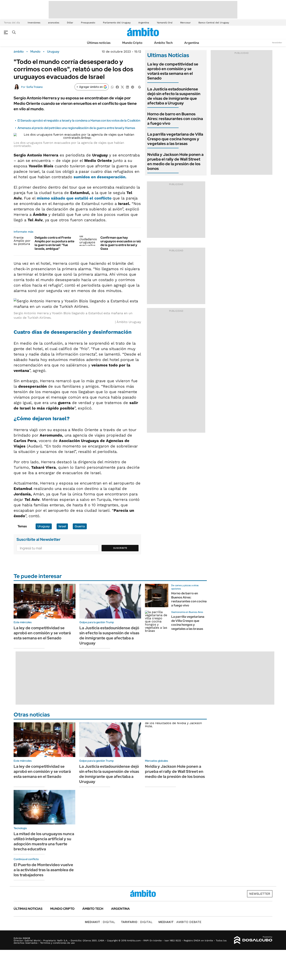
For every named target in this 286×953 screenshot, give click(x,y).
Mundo (35, 51)
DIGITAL (100, 922)
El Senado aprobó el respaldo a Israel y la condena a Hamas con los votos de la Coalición (79, 120)
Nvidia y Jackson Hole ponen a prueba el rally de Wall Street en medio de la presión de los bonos (175, 161)
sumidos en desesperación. (100, 177)
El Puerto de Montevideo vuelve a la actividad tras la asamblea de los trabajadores (44, 869)
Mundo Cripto (132, 43)
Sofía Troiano (34, 87)
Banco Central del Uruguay (213, 22)
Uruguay (53, 51)
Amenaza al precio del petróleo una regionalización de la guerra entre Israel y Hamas (76, 128)
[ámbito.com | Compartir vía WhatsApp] (112, 87)
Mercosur (185, 22)
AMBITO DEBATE (179, 922)
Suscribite (120, 548)
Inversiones (34, 22)
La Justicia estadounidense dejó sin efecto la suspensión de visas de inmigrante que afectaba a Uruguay (173, 96)
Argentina (143, 22)
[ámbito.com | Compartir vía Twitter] (122, 87)
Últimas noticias (99, 43)
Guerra (80, 526)
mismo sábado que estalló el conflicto (75, 198)
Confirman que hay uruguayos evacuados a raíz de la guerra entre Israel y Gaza (120, 243)
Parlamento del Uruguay (117, 22)
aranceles (53, 22)
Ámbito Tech (163, 43)
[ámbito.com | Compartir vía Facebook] (117, 87)
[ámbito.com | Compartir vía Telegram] (132, 87)
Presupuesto (88, 22)
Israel (62, 526)
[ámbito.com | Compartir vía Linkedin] (127, 87)
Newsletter (277, 42)
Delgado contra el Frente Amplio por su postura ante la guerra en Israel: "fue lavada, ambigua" (54, 243)
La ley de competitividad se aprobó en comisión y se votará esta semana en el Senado (172, 71)
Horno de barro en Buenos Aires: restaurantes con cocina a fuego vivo (175, 118)
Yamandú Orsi (164, 22)
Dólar (70, 22)
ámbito (19, 51)
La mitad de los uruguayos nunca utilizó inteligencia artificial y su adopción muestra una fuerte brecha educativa (44, 841)
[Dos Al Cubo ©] (253, 940)
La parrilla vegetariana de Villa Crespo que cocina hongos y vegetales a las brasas (175, 139)
